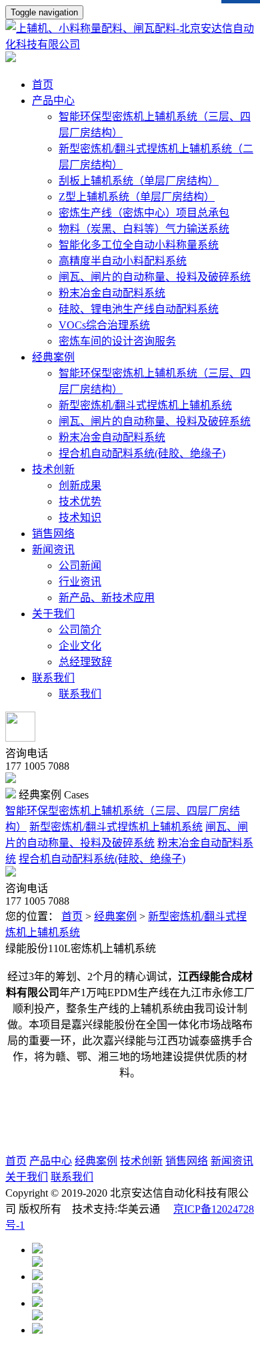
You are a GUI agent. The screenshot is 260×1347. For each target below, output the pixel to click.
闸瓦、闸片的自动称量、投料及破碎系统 (155, 277)
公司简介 (80, 629)
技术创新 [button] (53, 469)
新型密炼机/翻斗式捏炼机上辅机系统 (145, 405)
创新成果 (80, 485)
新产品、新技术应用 (107, 597)
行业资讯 (80, 581)
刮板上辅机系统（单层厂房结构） (139, 180)
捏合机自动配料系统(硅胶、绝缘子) (142, 453)
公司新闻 (80, 565)
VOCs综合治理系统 (104, 325)
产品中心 (50, 1161)
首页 (42, 84)
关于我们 (26, 1177)
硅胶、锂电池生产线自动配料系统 (139, 309)
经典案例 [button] (53, 357)
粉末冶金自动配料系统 (112, 293)
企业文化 (80, 645)
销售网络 (186, 1161)
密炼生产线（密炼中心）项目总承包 (144, 212)
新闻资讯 (232, 1161)
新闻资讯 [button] (53, 549)
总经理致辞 (85, 661)
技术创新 (141, 1161)
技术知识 (80, 517)
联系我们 (80, 694)
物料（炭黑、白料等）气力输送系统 (144, 229)
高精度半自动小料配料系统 (123, 261)
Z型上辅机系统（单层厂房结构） (137, 196)
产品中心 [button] (53, 100)
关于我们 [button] (53, 613)
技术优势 (80, 501)
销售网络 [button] (53, 533)
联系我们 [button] (53, 678)
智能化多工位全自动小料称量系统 (139, 245)
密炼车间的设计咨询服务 (117, 341)
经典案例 (115, 916)
